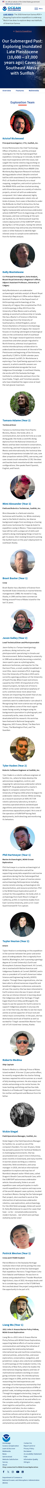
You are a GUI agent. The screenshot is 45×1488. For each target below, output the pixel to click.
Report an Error (29, 1446)
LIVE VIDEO (8, 14)
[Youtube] (17, 1472)
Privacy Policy (29, 1448)
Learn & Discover (8, 1448)
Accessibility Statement (33, 1454)
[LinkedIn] (23, 1472)
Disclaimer (28, 1451)
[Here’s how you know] (22, 3)
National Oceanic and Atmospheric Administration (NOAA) (20, 1481)
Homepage (6, 1443)
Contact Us (28, 1443)
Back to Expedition (24, 31)
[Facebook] (3, 1472)
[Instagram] (13, 1472)
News (4, 1454)
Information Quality (31, 1459)
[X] (8, 1472)
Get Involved (7, 1456)
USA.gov (27, 1462)
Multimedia (6, 1451)
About (4, 1465)
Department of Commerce (12, 1477)
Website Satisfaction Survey (10, 1460)
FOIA (25, 1456)
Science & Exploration (10, 1446)
